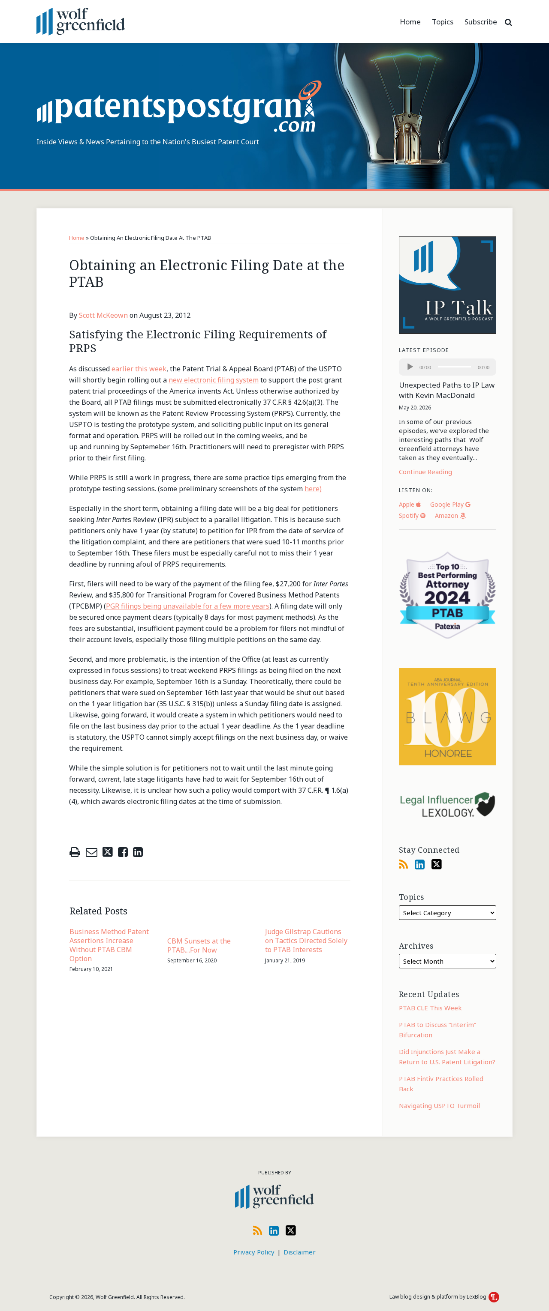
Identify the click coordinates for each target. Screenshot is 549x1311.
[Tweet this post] (108, 852)
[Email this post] (91, 852)
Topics (442, 22)
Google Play (447, 504)
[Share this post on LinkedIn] (138, 852)
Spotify (409, 515)
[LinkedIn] (420, 864)
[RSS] (403, 864)
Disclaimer (300, 1252)
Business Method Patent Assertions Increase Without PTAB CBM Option (109, 945)
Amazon (447, 515)
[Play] (410, 367)
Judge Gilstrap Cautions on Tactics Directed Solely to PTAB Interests (306, 940)
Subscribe (481, 22)
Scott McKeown (103, 315)
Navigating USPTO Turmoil (439, 1105)
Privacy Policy (253, 1252)
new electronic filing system (214, 380)
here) (313, 488)
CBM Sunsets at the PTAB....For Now (199, 946)
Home (410, 22)
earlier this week (139, 368)
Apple (407, 504)
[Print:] (74, 852)
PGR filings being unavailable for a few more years (187, 606)
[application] (447, 367)
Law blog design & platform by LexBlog (438, 1296)
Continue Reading (425, 471)
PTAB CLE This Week (430, 1007)
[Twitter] (436, 864)
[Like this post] (123, 852)
